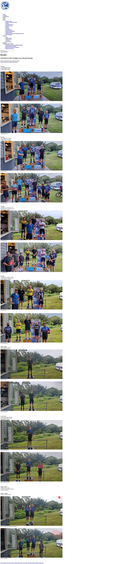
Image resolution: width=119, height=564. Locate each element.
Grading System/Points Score (11, 22)
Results (4, 17)
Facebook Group (8, 25)
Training (7, 26)
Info (4, 19)
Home (4, 14)
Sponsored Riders (8, 30)
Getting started (6, 16)
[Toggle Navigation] (0, 12)
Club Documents (8, 34)
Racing (4, 35)
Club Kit (7, 27)
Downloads (7, 29)
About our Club (8, 21)
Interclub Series (8, 41)
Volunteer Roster (8, 32)
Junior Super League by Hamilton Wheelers (14, 45)
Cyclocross (7, 40)
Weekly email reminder (10, 31)
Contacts (4, 42)
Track (6, 37)
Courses (7, 23)
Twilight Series (8, 39)
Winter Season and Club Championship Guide (14, 33)
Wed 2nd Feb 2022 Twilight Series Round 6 (9, 61)
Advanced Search (3, 51)
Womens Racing (8, 38)
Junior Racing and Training (8, 43)
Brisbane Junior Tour (9, 48)
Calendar (5, 15)
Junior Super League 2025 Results (12, 47)
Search (1, 50)
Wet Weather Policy (9, 24)
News (4, 18)
